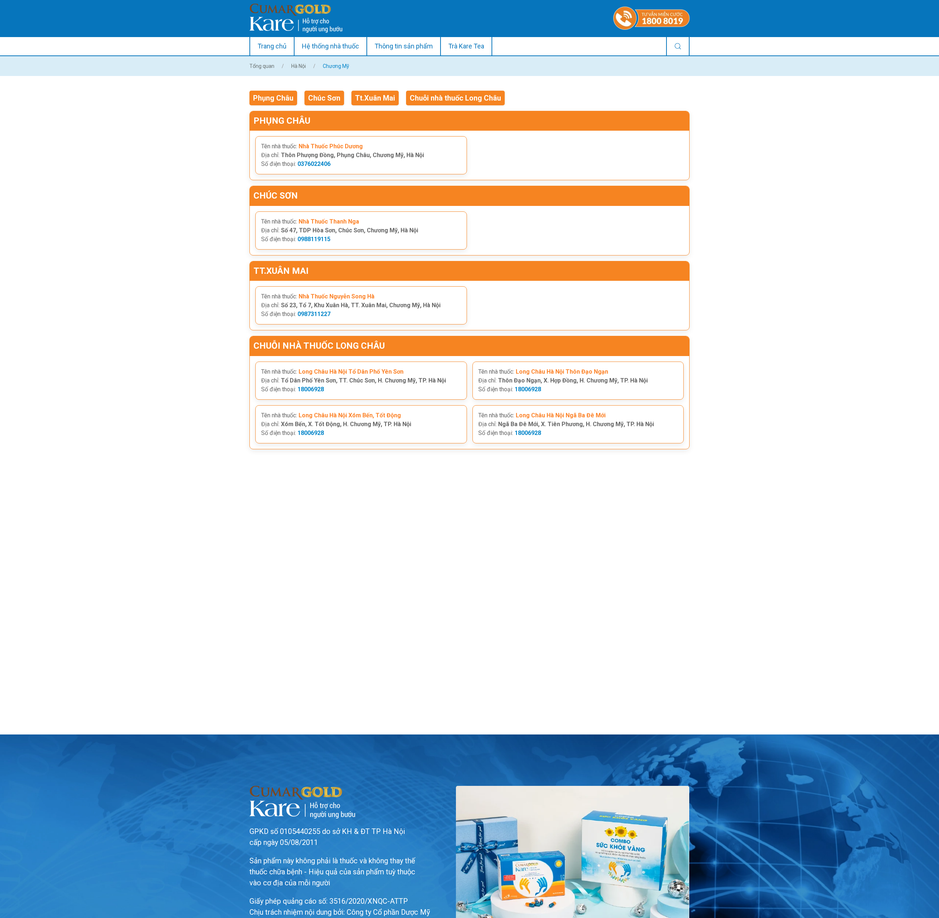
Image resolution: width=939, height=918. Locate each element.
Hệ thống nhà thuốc (330, 46)
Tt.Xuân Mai (375, 98)
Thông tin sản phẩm (403, 46)
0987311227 (313, 314)
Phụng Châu (273, 98)
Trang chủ (271, 46)
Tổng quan (261, 66)
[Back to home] (295, 18)
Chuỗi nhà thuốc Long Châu (455, 98)
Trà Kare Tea (466, 46)
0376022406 (313, 163)
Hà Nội (298, 66)
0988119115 (313, 239)
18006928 (310, 389)
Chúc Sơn (324, 98)
